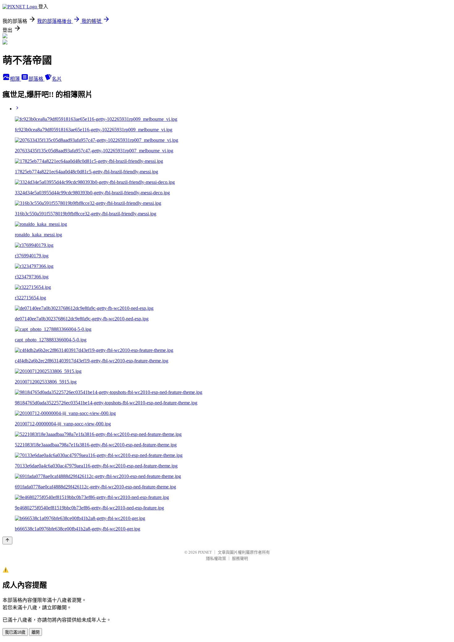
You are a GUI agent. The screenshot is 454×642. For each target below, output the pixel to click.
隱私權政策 (216, 558)
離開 (36, 632)
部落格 (36, 79)
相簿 (15, 79)
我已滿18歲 (15, 632)
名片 (57, 79)
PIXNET (205, 552)
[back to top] (7, 540)
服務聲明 (240, 558)
